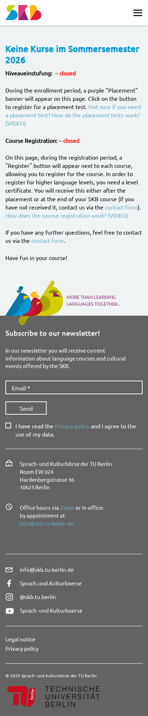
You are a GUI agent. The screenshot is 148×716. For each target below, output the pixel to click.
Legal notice (20, 639)
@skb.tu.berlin (38, 596)
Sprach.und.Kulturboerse (51, 583)
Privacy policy (72, 425)
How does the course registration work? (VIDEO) (66, 215)
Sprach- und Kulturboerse (51, 610)
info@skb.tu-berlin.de (47, 523)
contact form (121, 207)
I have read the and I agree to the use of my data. (75, 429)
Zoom (67, 507)
